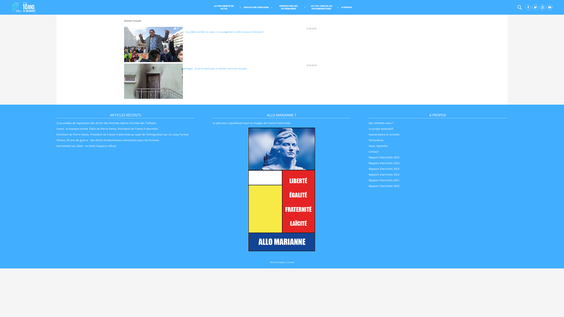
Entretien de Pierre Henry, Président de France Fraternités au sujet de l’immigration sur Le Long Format (122, 134)
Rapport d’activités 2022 (384, 174)
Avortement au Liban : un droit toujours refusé (86, 146)
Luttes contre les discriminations (321, 7)
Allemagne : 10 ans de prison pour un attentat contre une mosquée (215, 68)
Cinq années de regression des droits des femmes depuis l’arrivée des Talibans (106, 123)
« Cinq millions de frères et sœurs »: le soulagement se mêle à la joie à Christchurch (223, 32)
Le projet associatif (381, 128)
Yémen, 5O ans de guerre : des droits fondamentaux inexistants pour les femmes (107, 140)
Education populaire (256, 7)
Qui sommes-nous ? (381, 123)
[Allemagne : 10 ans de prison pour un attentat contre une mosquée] (153, 81)
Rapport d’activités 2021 (384, 180)
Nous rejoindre (378, 146)
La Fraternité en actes (224, 7)
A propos (346, 7)
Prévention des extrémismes (288, 7)
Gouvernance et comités (384, 134)
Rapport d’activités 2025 (384, 157)
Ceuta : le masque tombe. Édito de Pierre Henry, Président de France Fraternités (107, 128)
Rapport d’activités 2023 (384, 169)
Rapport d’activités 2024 (384, 163)
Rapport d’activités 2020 (384, 186)
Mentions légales (277, 262)
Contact (374, 151)
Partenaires (376, 140)
